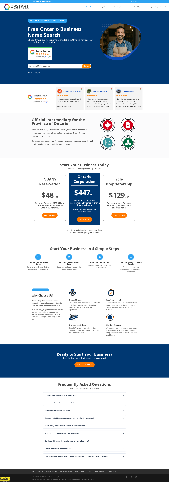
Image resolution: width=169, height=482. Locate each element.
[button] (5, 479)
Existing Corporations (121, 7)
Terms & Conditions (99, 472)
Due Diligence (138, 7)
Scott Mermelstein (100, 91)
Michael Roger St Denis (72, 91)
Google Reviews (43, 51)
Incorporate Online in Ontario (69, 472)
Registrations (105, 7)
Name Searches (91, 7)
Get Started (49, 215)
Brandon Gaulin (128, 91)
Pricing (150, 7)
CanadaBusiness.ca (87, 479)
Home (33, 472)
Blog (156, 7)
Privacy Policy (112, 472)
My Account (134, 1)
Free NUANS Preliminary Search (47, 472)
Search (86, 66)
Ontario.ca (56, 479)
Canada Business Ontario (70, 479)
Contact (163, 7)
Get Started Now (85, 364)
